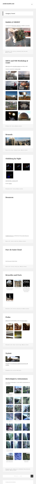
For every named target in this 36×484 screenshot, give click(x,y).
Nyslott (10, 183)
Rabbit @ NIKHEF (13, 22)
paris (19, 266)
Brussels (9, 134)
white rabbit (26, 51)
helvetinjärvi (21, 469)
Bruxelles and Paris (14, 275)
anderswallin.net (8, 4)
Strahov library (24, 320)
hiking (25, 469)
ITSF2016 (7, 320)
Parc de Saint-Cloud (14, 250)
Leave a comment (9, 52)
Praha (8, 317)
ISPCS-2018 (8, 66)
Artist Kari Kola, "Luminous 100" (12, 180)
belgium (16, 150)
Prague (20, 344)
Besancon (9, 197)
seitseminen (7, 470)
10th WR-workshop (16, 66)
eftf (15, 241)
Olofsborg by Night (13, 158)
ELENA (16, 69)
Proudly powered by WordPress (11, 482)
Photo (15, 469)
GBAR (19, 69)
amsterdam (19, 51)
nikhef (22, 51)
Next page (32, 476)
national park (28, 469)
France (18, 241)
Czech (18, 344)
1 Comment (19, 370)
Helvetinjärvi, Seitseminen (17, 379)
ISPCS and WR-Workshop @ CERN (17, 62)
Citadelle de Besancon (10, 235)
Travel (15, 51)
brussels (19, 150)
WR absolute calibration (16, 25)
